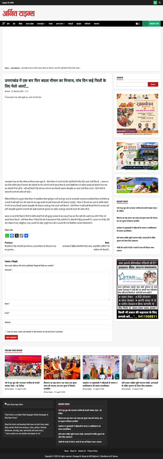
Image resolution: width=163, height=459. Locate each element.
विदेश (20, 23)
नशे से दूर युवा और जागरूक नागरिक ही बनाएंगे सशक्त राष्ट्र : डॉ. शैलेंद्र (22, 384)
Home (66, 450)
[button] (3, 24)
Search (120, 77)
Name (7, 303)
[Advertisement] (81, 48)
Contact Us (82, 450)
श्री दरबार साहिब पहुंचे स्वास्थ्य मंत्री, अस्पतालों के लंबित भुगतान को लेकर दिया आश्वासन (136, 239)
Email (7, 312)
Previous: (30, 246)
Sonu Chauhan (10, 389)
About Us (73, 450)
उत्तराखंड (40, 23)
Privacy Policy (92, 450)
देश (14, 23)
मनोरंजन (87, 23)
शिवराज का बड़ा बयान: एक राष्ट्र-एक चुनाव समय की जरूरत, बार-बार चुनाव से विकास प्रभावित (137, 219)
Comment (9, 269)
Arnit (8, 91)
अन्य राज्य (59, 23)
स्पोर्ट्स (70, 23)
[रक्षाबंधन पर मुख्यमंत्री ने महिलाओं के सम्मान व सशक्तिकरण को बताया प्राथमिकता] (101, 367)
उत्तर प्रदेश (30, 23)
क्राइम (78, 23)
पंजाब (51, 23)
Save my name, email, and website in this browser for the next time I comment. (35, 331)
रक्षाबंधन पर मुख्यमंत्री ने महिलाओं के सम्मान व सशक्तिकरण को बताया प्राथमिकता (100, 384)
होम (8, 23)
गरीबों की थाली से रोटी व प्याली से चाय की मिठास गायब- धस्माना (80, 441)
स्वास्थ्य (96, 23)
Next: (86, 246)
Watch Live (154, 23)
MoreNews (104, 456)
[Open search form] (160, 2)
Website (8, 322)
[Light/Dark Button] (138, 24)
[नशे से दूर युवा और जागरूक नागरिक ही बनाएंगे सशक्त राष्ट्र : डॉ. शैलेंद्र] (23, 367)
